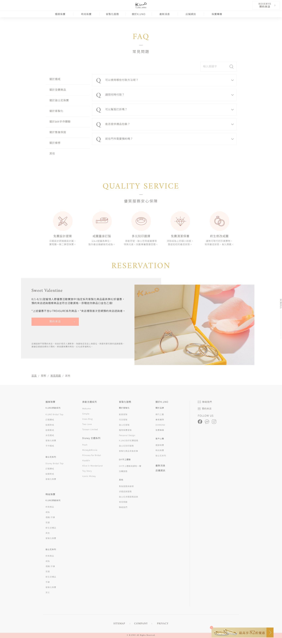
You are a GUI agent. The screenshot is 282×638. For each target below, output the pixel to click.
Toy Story (87, 470)
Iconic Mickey (89, 476)
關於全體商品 (57, 90)
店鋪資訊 (191, 14)
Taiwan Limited (90, 429)
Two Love (87, 424)
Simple (85, 413)
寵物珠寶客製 (125, 430)
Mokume (86, 408)
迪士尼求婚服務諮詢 (128, 496)
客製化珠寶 (51, 440)
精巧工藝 (160, 414)
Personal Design (127, 435)
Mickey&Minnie (89, 449)
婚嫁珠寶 (60, 14)
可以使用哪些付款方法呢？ (122, 80)
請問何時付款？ (115, 95)
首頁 (34, 375)
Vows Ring (87, 418)
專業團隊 (160, 419)
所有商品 (50, 506)
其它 (48, 592)
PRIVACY (162, 623)
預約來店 (55, 321)
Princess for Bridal (91, 455)
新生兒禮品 (51, 527)
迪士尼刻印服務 (126, 445)
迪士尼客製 (124, 424)
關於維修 (55, 143)
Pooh (84, 444)
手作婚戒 (50, 445)
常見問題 (55, 375)
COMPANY (141, 623)
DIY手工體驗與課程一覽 (130, 465)
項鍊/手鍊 (50, 517)
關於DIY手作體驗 (60, 122)
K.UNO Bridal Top (54, 414)
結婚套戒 (50, 430)
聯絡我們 (123, 507)
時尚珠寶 (86, 14)
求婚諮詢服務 (125, 491)
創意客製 (123, 414)
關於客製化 (56, 111)
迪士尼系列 (161, 455)
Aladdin (86, 460)
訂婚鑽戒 (50, 419)
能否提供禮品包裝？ (117, 124)
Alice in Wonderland (92, 465)
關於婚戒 (55, 79)
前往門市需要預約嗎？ (119, 139)
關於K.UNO (138, 14)
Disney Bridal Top (54, 463)
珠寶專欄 (217, 14)
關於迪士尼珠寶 (59, 100)
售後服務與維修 (126, 486)
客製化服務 (112, 14)
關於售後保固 (57, 132)
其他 (52, 153)
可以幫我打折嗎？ (116, 109)
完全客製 (123, 419)
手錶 (48, 581)
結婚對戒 (50, 424)
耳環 (48, 522)
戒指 (48, 512)
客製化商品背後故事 (128, 450)
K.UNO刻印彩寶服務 (128, 440)
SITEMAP (119, 623)
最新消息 (164, 14)
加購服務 (123, 471)
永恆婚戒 (50, 435)
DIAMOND (160, 424)
